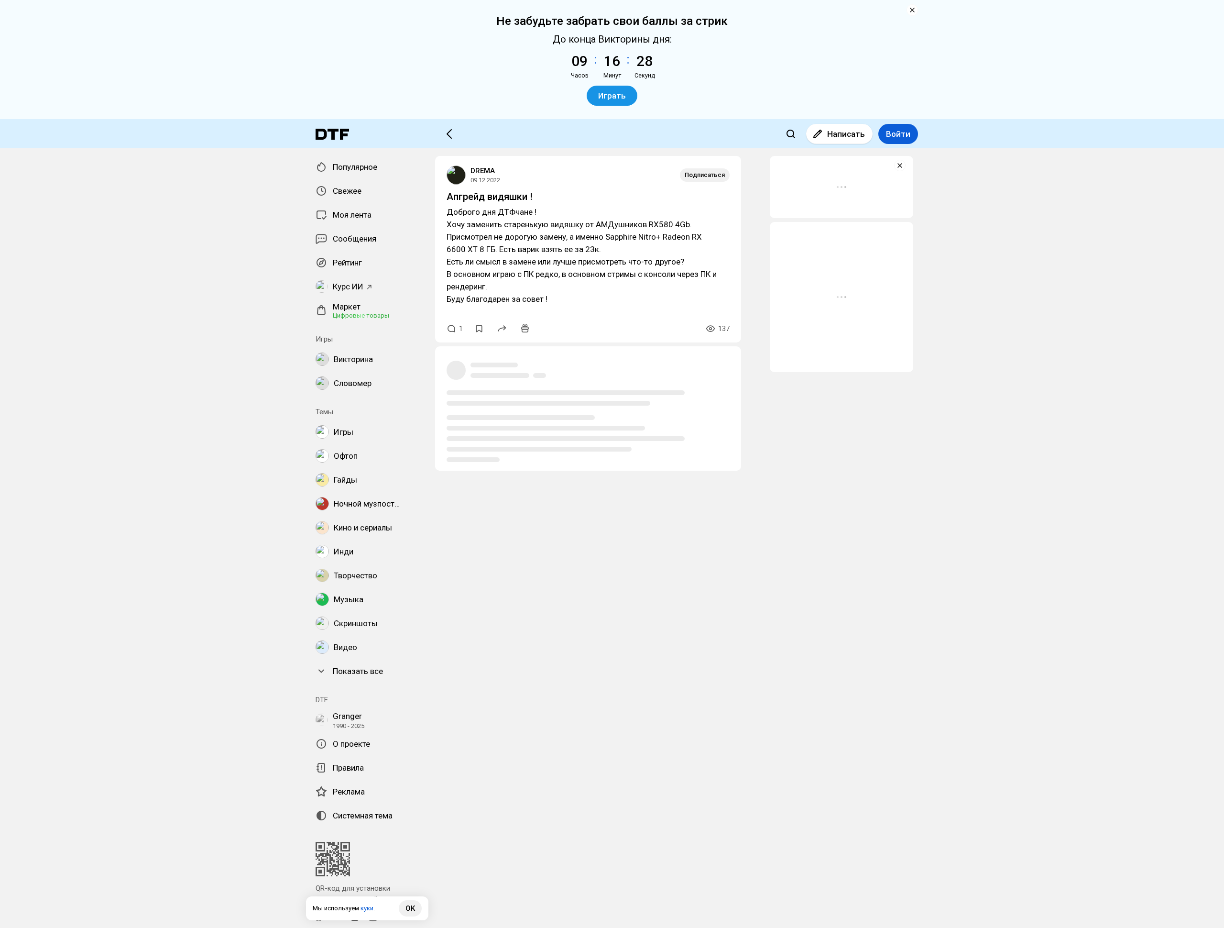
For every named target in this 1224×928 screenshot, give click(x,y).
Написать (846, 134)
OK (410, 908)
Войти (898, 134)
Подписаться (705, 174)
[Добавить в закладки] (479, 328)
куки (367, 908)
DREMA (482, 170)
